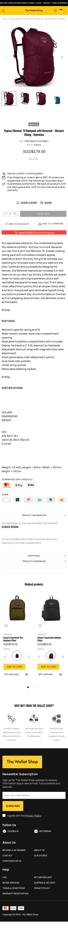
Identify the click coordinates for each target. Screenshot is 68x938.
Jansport (7, 634)
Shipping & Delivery (44, 882)
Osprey (37, 144)
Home (5, 19)
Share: (5, 494)
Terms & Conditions (13, 888)
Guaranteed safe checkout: (17, 479)
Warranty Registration (15, 893)
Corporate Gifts (11, 861)
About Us (39, 850)
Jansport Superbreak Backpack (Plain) (49, 639)
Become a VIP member (14, 850)
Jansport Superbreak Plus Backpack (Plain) (13, 639)
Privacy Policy (33, 815)
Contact (7, 855)
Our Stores (40, 855)
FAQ (4, 877)
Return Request (43, 877)
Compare (13, 674)
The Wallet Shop (34, 10)
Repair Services (10, 882)
